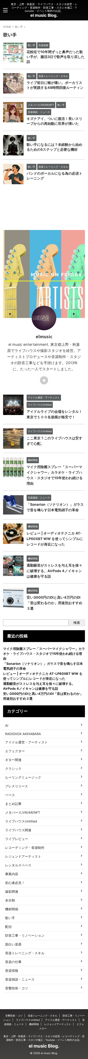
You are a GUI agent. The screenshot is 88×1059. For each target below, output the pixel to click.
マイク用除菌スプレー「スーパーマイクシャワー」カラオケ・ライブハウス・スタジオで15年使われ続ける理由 (44, 654)
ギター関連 (13, 760)
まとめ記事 (13, 804)
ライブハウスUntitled (21, 821)
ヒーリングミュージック (23, 777)
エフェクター (15, 751)
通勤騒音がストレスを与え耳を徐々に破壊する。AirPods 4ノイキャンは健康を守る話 (54, 570)
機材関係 (11, 909)
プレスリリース (16, 786)
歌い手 (10, 918)
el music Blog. (44, 15)
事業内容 (11, 874)
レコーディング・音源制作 (24, 848)
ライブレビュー (16, 839)
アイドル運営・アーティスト (26, 742)
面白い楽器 (13, 944)
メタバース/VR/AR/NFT (22, 812)
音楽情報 (11, 971)
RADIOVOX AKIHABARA (23, 734)
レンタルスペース (18, 865)
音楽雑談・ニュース (20, 979)
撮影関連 (11, 891)
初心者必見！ (15, 883)
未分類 (10, 900)
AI (6, 725)
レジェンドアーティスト (23, 856)
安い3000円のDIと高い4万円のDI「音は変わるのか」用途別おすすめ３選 (54, 602)
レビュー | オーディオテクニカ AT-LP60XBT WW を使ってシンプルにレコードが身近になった (55, 538)
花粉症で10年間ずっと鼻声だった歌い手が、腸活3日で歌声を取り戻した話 (56, 57)
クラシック (13, 769)
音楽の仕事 (13, 962)
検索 (76, 622)
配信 (8, 927)
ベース (10, 795)
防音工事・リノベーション (24, 935)
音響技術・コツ (16, 988)
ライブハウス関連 (18, 830)
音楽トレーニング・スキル (24, 953)
